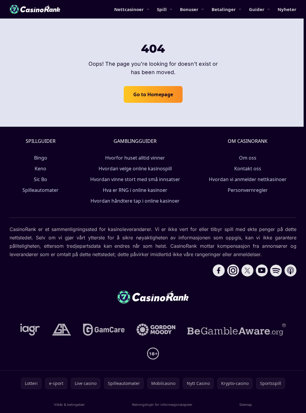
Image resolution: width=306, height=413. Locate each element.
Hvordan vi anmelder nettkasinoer (248, 179)
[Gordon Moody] (156, 330)
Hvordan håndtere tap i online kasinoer (135, 201)
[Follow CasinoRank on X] (247, 270)
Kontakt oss (247, 168)
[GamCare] (104, 330)
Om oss (247, 158)
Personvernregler (248, 190)
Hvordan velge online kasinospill (135, 168)
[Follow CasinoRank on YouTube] (262, 270)
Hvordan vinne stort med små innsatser (135, 179)
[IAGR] (30, 330)
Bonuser (189, 9)
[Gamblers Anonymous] (61, 330)
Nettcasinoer (129, 9)
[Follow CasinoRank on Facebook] (219, 270)
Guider (256, 9)
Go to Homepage (153, 94)
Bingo (40, 158)
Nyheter (287, 9)
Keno (40, 168)
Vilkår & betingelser (69, 404)
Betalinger (224, 9)
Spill (162, 9)
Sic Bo (40, 179)
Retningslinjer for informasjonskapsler (162, 404)
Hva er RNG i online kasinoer (135, 190)
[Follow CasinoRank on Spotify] (276, 270)
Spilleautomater (40, 190)
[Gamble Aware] (236, 330)
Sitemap (245, 404)
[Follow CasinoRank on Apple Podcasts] (290, 270)
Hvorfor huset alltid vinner (135, 158)
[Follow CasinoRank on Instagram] (233, 270)
